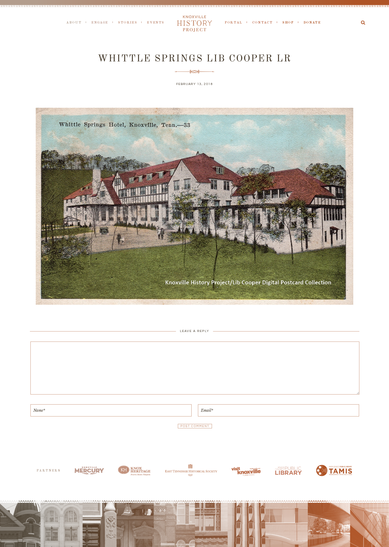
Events (155, 22)
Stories (127, 22)
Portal (233, 22)
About (74, 22)
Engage (99, 22)
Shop (288, 22)
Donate (312, 22)
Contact (262, 22)
